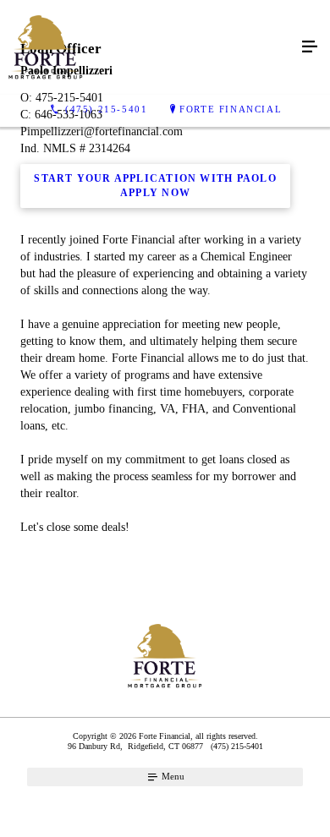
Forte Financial (230, 109)
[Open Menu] (309, 47)
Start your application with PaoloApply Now (155, 186)
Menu (171, 776)
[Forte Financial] (148, 47)
